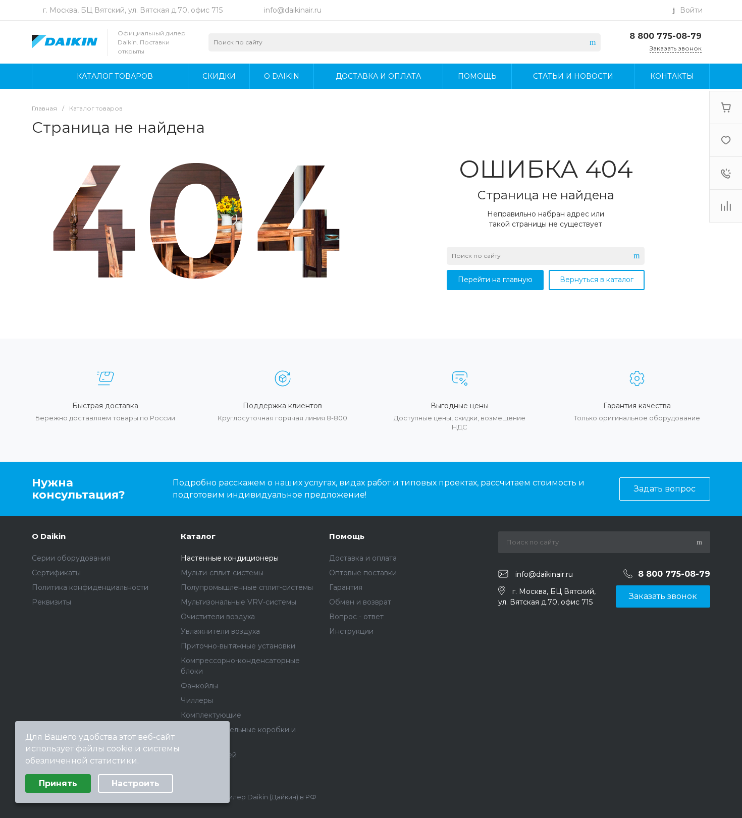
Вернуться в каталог (596, 279)
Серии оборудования (71, 558)
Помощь (346, 536)
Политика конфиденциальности (90, 587)
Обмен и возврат (360, 602)
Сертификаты (56, 572)
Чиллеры (197, 700)
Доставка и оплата (363, 558)
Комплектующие (211, 715)
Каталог (198, 536)
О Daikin (49, 536)
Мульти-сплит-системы (222, 572)
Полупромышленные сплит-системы (247, 587)
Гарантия (345, 587)
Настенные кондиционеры (230, 558)
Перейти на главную (495, 279)
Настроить (136, 783)
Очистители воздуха (218, 616)
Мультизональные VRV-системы (238, 602)
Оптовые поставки (363, 572)
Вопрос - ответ (356, 616)
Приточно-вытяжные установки (238, 645)
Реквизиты (51, 602)
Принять (58, 783)
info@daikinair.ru (293, 10)
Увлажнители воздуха (220, 631)
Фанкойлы (199, 685)
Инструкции (351, 631)
